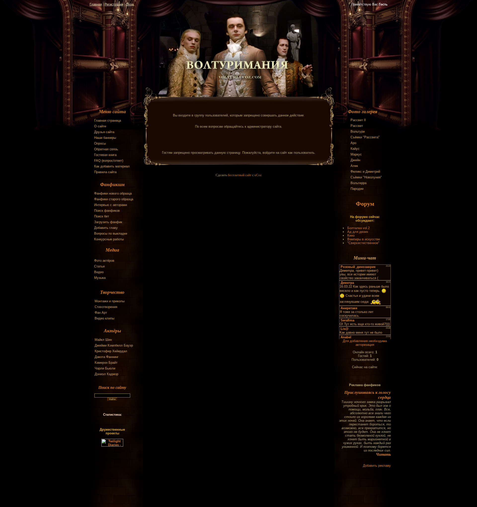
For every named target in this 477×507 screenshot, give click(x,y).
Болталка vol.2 (358, 228)
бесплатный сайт (239, 175)
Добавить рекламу (377, 465)
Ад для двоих (357, 232)
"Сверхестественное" (363, 243)
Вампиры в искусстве (363, 239)
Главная (96, 4)
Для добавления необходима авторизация (365, 343)
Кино (351, 235)
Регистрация (114, 4)
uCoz (258, 175)
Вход (130, 4)
